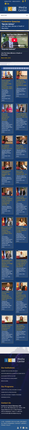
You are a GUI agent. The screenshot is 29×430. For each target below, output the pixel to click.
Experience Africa (5, 397)
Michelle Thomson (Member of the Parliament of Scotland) (7, 327)
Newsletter (7, 1)
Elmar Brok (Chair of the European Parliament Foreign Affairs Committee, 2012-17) (7, 231)
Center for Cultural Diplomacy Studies (11, 389)
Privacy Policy (5, 425)
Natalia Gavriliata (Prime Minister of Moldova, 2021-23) (21, 115)
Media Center (16, 1)
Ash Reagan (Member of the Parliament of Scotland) (20, 327)
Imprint (23, 423)
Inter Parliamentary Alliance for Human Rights (13, 373)
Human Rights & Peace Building (8, 392)
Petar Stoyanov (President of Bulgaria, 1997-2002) (6, 173)
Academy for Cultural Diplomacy (9, 371)
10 (19, 68)
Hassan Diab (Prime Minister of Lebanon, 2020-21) (21, 199)
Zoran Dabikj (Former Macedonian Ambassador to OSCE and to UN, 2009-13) (7, 296)
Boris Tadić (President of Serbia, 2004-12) (21, 146)
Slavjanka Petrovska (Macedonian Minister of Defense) (5, 117)
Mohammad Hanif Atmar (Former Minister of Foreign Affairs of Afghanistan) (7, 263)
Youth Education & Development (9, 378)
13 (27, 68)
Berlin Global (4, 381)
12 (24, 68)
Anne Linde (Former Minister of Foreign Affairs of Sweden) (21, 229)
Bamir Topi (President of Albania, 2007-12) (21, 172)
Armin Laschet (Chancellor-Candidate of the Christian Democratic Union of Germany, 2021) (7, 84)
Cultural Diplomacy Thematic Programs (11, 394)
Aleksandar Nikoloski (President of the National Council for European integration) (21, 296)
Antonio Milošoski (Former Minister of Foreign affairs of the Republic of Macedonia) (21, 263)
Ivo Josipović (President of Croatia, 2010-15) (7, 146)
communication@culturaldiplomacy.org (11, 413)
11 (22, 68)
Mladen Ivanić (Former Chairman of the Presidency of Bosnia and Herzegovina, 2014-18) (7, 201)
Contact (17, 423)
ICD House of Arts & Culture (8, 376)
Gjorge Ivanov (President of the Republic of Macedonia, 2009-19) (21, 84)
